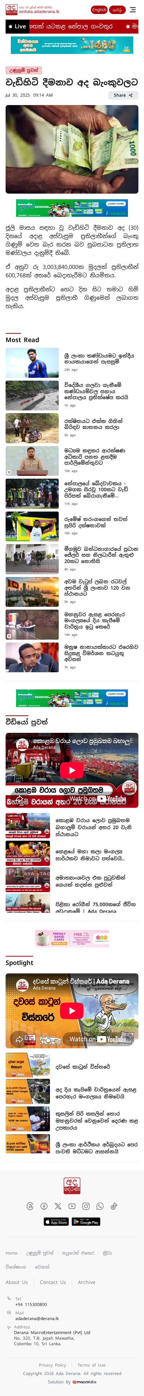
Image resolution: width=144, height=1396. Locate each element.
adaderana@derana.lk (37, 1318)
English (99, 10)
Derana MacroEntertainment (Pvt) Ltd (52, 1338)
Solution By (59, 1382)
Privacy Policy (52, 1365)
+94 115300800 (31, 1304)
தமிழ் (117, 10)
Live (20, 26)
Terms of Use (92, 1365)
